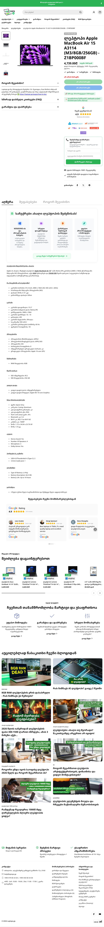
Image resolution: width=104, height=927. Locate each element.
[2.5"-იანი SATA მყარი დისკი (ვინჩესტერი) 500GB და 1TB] (93, 530)
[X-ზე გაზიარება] (83, 185)
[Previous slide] (93, 552)
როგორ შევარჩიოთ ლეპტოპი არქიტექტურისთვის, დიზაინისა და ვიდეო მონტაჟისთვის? (74, 730)
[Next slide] (100, 552)
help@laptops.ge (10, 874)
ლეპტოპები (16, 28)
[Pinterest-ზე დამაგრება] (89, 185)
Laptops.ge (11, 921)
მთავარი (5, 28)
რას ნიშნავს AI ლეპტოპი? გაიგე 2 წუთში (77, 647)
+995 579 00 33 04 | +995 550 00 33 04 (18, 878)
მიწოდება (80, 66)
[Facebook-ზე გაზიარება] (77, 185)
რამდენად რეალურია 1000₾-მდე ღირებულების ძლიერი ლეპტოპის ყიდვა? (22, 772)
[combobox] (52, 12)
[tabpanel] (52, 350)
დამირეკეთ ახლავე (83, 162)
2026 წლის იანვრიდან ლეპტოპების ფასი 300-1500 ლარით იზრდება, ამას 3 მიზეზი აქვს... (25, 691)
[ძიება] (80, 12)
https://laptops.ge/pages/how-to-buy (33, 94)
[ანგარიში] (94, 12)
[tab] (7, 202)
